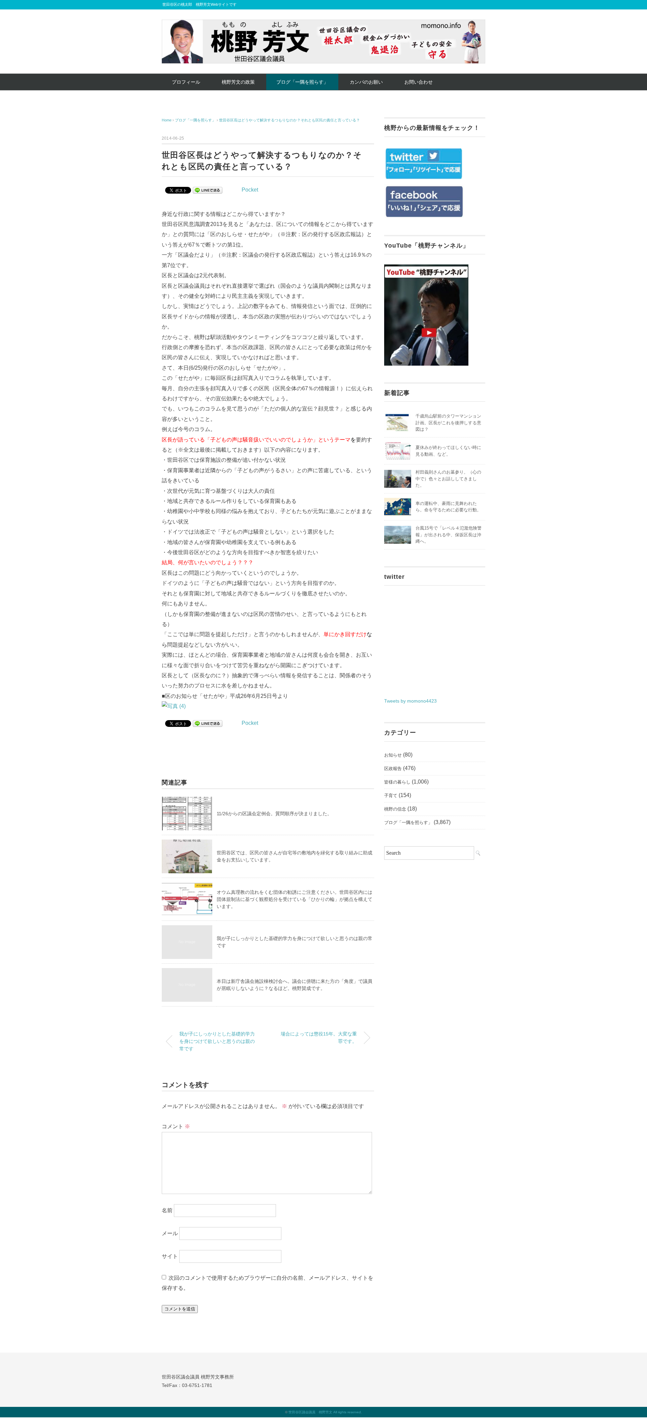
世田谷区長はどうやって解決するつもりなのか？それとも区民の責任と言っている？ (289, 120)
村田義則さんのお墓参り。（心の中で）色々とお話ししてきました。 (448, 479)
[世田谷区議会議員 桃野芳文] (323, 24)
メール (170, 1233)
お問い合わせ (418, 82)
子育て (390, 795)
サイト (170, 1256)
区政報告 (393, 768)
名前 (167, 1210)
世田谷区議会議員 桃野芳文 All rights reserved (324, 1412)
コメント (176, 1126)
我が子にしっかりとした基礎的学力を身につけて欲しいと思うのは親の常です (217, 1041)
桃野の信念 (395, 809)
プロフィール (186, 82)
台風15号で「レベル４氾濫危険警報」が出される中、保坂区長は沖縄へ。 (448, 535)
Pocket (250, 190)
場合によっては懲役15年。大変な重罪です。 (319, 1037)
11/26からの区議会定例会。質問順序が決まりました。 (274, 813)
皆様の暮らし (397, 782)
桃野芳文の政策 (238, 82)
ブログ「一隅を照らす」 (302, 82)
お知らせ (393, 755)
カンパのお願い (366, 82)
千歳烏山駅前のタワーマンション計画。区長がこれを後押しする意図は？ (448, 423)
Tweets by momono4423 (410, 701)
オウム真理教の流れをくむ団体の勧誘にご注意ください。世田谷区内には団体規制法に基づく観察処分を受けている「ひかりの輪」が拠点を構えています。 (294, 899)
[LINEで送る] (207, 190)
